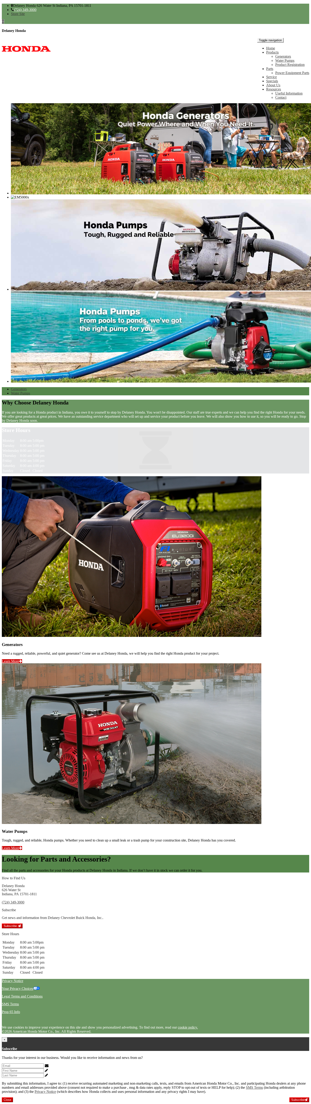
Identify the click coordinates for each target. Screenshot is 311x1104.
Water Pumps (284, 60)
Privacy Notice (12, 981)
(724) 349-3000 (25, 10)
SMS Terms (10, 1004)
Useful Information (289, 93)
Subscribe (11, 926)
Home (270, 48)
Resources (273, 89)
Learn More (10, 661)
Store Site (18, 14)
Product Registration (290, 65)
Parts (269, 69)
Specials (272, 81)
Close (7, 1099)
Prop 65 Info (11, 1012)
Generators (283, 56)
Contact (280, 97)
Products (272, 52)
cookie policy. (188, 1027)
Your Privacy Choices (17, 989)
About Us (273, 85)
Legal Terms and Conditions (22, 996)
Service (271, 77)
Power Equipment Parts (292, 73)
